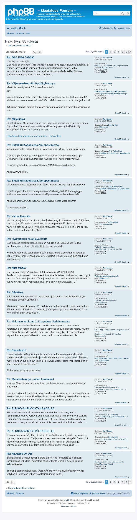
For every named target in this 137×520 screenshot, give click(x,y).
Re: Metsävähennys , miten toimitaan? (30, 379)
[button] (130, 52)
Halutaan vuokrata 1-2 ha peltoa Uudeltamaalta (108, 335)
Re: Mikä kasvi (16, 118)
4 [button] (118, 51)
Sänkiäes (103, 303)
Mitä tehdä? (104, 278)
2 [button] (110, 51)
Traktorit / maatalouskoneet (106, 247)
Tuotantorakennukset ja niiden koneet (110, 91)
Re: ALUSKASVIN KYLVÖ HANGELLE (30, 408)
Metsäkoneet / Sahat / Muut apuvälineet (111, 66)
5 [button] (122, 51)
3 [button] (114, 51)
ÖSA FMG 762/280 (107, 68)
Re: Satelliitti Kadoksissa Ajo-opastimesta (33, 144)
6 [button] (126, 51)
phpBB (67, 500)
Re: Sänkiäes (15, 292)
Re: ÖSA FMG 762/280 (20, 57)
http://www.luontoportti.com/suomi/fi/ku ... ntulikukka (34, 136)
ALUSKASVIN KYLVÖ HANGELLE (113, 417)
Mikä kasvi (103, 127)
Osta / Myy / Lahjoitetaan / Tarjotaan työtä (112, 330)
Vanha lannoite (105, 224)
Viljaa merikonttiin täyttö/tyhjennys (113, 94)
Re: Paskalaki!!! (16, 350)
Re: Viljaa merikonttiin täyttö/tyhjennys (31, 83)
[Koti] (21, 11)
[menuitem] (22, 28)
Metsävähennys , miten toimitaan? (113, 389)
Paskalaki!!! (104, 360)
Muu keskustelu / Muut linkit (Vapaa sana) (112, 358)
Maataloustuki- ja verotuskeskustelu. (109, 462)
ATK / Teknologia (115, 151)
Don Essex (107, 57)
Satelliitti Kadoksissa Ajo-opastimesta (114, 153)
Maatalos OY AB (106, 464)
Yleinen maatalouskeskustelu (107, 276)
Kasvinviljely (113, 125)
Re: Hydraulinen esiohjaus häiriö (27, 238)
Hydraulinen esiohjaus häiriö (111, 249)
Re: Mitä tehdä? (16, 267)
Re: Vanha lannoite (18, 216)
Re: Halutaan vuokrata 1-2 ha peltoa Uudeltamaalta (38, 321)
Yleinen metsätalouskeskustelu (107, 387)
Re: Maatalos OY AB (19, 453)
